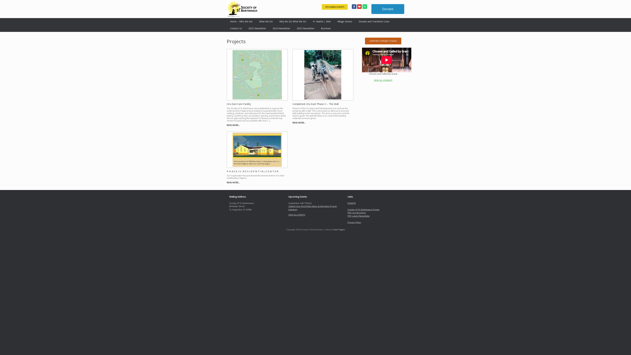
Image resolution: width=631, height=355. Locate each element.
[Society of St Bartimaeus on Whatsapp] (364, 6)
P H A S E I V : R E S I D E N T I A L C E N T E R (252, 171)
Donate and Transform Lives (374, 21)
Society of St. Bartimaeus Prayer (364, 209)
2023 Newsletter (257, 28)
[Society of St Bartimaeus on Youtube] (359, 6)
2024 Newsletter (281, 28)
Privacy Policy (354, 222)
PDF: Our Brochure (357, 212)
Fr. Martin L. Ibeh (322, 21)
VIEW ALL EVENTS (296, 214)
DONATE (352, 203)
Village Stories (344, 21)
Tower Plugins (338, 229)
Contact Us (236, 28)
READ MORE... (233, 125)
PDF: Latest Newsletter (359, 215)
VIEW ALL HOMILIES (383, 80)
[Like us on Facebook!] (354, 6)
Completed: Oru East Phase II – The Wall (315, 104)
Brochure (326, 28)
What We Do (266, 21)
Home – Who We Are (241, 21)
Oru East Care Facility (239, 104)
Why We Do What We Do (292, 21)
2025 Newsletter (305, 28)
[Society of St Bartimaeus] (242, 9)
